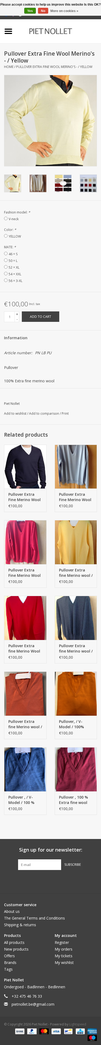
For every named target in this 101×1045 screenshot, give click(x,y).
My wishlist (64, 962)
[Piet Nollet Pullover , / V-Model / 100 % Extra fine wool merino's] (25, 769)
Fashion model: (17, 212)
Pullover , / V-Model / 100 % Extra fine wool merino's (22, 800)
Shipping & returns (20, 924)
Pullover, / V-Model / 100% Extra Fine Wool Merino (73, 724)
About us (12, 911)
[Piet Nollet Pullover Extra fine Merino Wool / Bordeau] (25, 618)
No (43, 11)
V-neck (14, 219)
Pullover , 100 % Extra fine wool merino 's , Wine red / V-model (74, 800)
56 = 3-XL (15, 281)
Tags (8, 969)
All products (14, 942)
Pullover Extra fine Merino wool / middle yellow (76, 572)
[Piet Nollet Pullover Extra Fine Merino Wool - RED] (25, 542)
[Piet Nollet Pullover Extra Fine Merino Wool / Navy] (25, 467)
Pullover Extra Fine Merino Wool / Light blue (75, 497)
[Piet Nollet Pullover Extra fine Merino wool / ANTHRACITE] (76, 618)
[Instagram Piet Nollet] (79, 881)
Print (65, 413)
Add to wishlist (15, 413)
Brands (10, 962)
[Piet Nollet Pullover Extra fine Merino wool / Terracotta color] (25, 694)
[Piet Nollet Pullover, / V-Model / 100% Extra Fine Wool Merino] (76, 694)
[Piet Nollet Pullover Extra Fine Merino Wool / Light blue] (76, 467)
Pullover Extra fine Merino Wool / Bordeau (24, 648)
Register (62, 942)
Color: (10, 229)
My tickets (63, 955)
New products (16, 949)
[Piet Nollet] (58, 30)
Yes (30, 11)
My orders (63, 949)
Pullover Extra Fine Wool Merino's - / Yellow (54, 66)
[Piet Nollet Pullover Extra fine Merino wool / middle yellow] (76, 542)
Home (8, 66)
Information (15, 337)
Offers (9, 955)
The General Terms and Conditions (34, 918)
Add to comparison (44, 413)
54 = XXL (15, 274)
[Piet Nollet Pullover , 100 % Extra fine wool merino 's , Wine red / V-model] (76, 769)
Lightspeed (77, 1024)
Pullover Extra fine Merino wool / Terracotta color (25, 724)
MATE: (10, 247)
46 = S (13, 254)
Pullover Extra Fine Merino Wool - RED (24, 572)
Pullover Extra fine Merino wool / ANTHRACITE (76, 648)
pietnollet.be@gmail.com (33, 1004)
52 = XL (14, 267)
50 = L (13, 260)
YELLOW (15, 236)
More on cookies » (64, 11)
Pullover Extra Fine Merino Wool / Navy (24, 497)
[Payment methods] (19, 1031)
